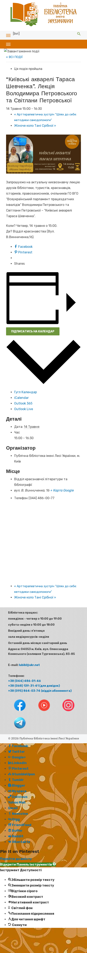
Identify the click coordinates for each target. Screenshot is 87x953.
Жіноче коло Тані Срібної (35, 126)
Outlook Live (23, 409)
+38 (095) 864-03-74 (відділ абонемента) (40, 691)
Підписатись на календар (32, 331)
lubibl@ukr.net (29, 665)
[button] (28, 864)
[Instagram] (64, 712)
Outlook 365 (23, 403)
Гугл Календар (25, 392)
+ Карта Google (62, 490)
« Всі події (14, 57)
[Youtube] (40, 712)
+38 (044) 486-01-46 (24, 681)
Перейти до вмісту (16, 859)
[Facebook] (16, 712)
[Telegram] (16, 729)
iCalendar (21, 398)
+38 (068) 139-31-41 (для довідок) (34, 686)
